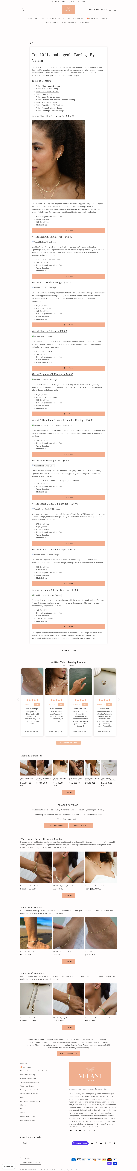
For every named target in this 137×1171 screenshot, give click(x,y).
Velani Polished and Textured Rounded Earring (55, 100)
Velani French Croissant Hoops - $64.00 (54, 549)
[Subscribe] (56, 1143)
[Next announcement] (116, 2)
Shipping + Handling (27, 1075)
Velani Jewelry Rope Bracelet (26, 779)
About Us (23, 1063)
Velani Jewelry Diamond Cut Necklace (108, 779)
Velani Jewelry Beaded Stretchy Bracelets (76, 779)
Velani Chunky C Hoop (45, 94)
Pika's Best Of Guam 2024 (30, 1101)
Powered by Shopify (42, 1170)
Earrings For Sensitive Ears (30, 1090)
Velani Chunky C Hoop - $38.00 (49, 331)
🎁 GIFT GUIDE (26, 1067)
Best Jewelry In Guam (28, 1120)
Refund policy (55, 1169)
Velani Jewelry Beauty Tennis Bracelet (43, 779)
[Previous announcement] (21, 2)
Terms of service (76, 1169)
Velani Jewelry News (68, 1054)
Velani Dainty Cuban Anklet (62, 952)
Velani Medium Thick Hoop (47, 89)
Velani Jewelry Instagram (29, 1082)
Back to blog (70, 650)
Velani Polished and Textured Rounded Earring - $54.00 (62, 420)
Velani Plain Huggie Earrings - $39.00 (53, 116)
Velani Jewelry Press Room (76, 1045)
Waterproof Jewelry (27, 1086)
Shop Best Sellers (56, 825)
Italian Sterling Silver (28, 1116)
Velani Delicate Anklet (92, 952)
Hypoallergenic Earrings (73, 815)
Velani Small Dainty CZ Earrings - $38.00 (55, 503)
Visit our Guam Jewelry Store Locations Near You (38, 1071)
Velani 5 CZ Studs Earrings (47, 91)
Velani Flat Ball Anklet (27, 952)
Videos (22, 1112)
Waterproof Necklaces (93, 815)
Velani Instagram (81, 825)
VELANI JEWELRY (30, 1170)
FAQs (22, 1097)
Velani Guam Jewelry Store (68, 819)
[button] (22, 9)
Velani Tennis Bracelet (27, 1018)
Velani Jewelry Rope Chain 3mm (59, 779)
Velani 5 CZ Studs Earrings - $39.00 (51, 282)
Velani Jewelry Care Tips (29, 1094)
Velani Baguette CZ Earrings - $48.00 (52, 374)
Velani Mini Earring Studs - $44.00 (51, 460)
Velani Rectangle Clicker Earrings (50, 111)
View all (68, 792)
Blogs (22, 1109)
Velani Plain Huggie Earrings (48, 86)
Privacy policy (65, 1169)
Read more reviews (68, 743)
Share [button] (34, 43)
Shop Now (68, 230)
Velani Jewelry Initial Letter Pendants (92, 779)
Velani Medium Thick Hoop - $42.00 (52, 236)
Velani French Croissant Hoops (49, 108)
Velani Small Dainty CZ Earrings (49, 105)
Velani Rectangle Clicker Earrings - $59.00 (55, 590)
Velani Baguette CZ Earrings (48, 97)
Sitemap (23, 1105)
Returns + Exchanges (28, 1078)
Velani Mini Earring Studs (46, 102)
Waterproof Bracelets (52, 815)
